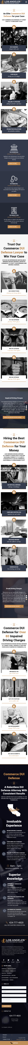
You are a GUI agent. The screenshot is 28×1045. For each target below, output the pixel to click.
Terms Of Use (6, 1039)
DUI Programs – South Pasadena (10, 977)
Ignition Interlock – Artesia (8, 975)
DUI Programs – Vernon (7, 979)
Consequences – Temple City (9, 971)
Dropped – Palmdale (7, 973)
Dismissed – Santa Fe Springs (9, 968)
